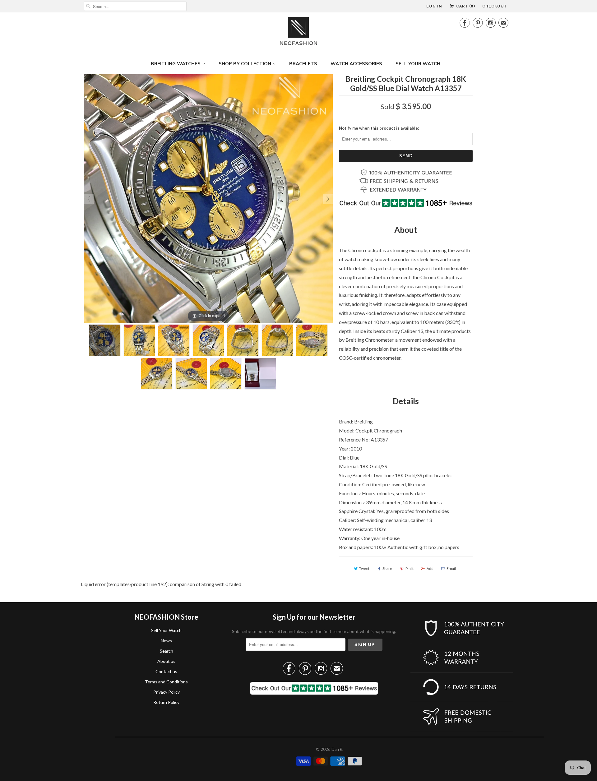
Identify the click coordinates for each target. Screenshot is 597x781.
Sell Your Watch (166, 630)
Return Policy (166, 702)
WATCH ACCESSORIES (356, 64)
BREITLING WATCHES (176, 64)
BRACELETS (303, 64)
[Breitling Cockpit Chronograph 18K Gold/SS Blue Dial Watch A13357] (104, 340)
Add (430, 568)
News (166, 640)
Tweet (364, 568)
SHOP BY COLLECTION (245, 64)
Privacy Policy (166, 692)
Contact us (166, 671)
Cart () (465, 6)
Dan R (336, 749)
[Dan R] (298, 33)
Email (451, 568)
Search (166, 651)
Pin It (409, 568)
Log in (434, 6)
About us (166, 661)
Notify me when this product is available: (379, 128)
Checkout (494, 6)
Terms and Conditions (166, 681)
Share (387, 568)
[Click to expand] (208, 198)
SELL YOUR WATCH (418, 64)
